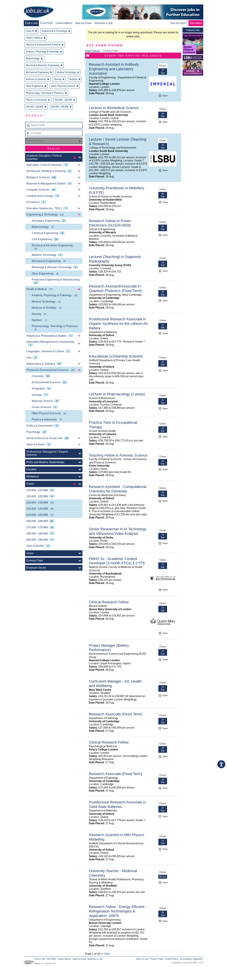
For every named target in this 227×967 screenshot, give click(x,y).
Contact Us (50, 963)
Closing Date (110, 50)
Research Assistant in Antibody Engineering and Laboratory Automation (114, 69)
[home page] (39, 12)
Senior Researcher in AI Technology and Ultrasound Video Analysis (117, 531)
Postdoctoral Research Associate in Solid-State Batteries (117, 804)
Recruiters (196, 23)
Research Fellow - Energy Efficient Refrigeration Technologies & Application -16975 (116, 911)
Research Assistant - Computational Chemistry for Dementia (117, 489)
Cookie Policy (171, 959)
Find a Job (31, 23)
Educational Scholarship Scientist (116, 356)
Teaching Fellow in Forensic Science (118, 455)
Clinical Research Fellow (109, 602)
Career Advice (64, 23)
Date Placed (92, 50)
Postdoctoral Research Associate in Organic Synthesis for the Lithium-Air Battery (118, 323)
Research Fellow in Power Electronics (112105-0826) (110, 223)
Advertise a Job (103, 23)
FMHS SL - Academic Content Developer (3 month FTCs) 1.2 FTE (117, 561)
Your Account (178, 23)
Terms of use (142, 959)
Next (107, 953)
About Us (39, 963)
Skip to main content (13, 3)
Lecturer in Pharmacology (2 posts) (117, 394)
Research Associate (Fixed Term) (115, 714)
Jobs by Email (83, 23)
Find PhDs (46, 23)
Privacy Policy (157, 959)
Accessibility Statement (191, 959)
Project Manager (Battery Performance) (109, 647)
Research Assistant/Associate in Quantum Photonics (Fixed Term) (115, 288)
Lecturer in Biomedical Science (114, 108)
